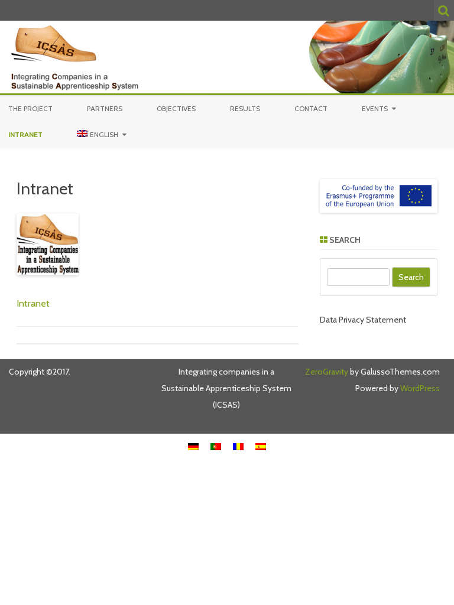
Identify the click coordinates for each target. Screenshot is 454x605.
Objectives (176, 108)
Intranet (25, 134)
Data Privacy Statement (363, 319)
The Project (30, 108)
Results (245, 108)
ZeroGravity (326, 371)
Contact (310, 108)
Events (375, 108)
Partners (104, 108)
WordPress (419, 388)
